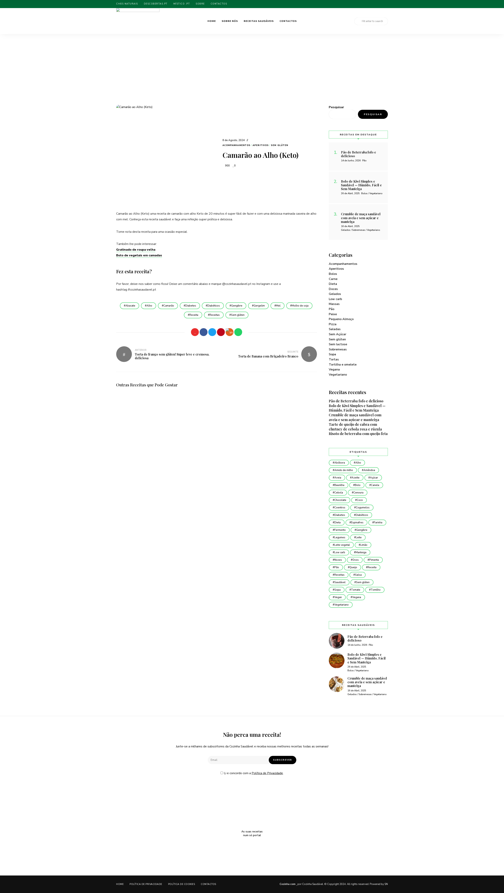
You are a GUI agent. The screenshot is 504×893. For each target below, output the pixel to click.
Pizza (332, 324)
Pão (331, 309)
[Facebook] (204, 332)
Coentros (339, 507)
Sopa (332, 354)
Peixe (333, 314)
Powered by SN (379, 884)
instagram (387, 4)
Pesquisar (336, 107)
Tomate (355, 590)
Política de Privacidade (267, 773)
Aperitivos (261, 145)
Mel (278, 306)
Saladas (335, 329)
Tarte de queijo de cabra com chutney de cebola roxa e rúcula (355, 426)
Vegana (334, 369)
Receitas (214, 315)
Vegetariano (338, 374)
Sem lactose (338, 344)
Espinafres (357, 522)
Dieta (333, 284)
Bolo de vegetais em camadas (139, 255)
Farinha (378, 522)
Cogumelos (363, 507)
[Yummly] (229, 332)
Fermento (340, 530)
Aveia (337, 477)
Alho (149, 306)
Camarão (168, 306)
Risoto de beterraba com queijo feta (358, 433)
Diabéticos (213, 306)
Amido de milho (343, 470)
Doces (333, 289)
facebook (380, 4)
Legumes (339, 537)
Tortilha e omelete (343, 364)
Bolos (333, 274)
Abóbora (339, 463)
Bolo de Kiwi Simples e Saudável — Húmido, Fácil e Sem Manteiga (357, 408)
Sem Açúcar (337, 334)
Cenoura (358, 492)
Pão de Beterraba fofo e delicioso (356, 401)
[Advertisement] (252, 75)
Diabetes (190, 306)
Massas (334, 304)
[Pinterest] (221, 332)
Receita (193, 315)
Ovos (355, 560)
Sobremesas (338, 349)
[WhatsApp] (238, 332)
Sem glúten (279, 145)
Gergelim (259, 306)
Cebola (338, 492)
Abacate (130, 306)
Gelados (335, 294)
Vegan (338, 597)
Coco (360, 500)
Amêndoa (369, 470)
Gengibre (236, 306)
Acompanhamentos (236, 145)
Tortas (334, 359)
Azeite (355, 477)
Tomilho (376, 590)
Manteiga (361, 552)
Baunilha (339, 485)
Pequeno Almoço (341, 319)
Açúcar (374, 477)
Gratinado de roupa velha (135, 249)
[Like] (195, 332)
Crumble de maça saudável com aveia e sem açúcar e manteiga (355, 417)
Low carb (335, 299)
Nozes (338, 560)
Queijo (353, 567)
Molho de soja (300, 306)
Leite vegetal (342, 545)
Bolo (357, 485)
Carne (333, 279)
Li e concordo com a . (253, 773)
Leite (359, 537)
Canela (375, 485)
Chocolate (340, 500)
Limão (363, 545)
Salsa (358, 575)
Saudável (340, 582)
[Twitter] (212, 332)
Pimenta (374, 560)
